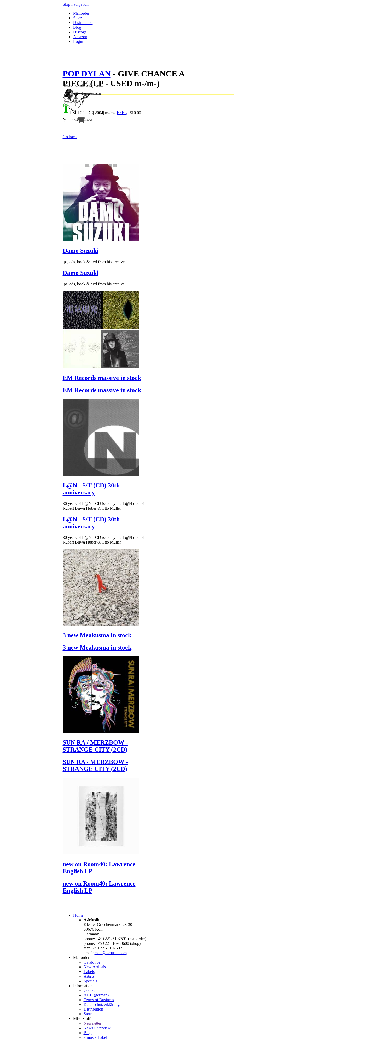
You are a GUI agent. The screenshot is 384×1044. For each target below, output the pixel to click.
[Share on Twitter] (70, 61)
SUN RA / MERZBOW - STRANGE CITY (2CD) (95, 746)
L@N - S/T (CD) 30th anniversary (91, 489)
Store (77, 18)
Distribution (83, 22)
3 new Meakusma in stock (97, 635)
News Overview (97, 1028)
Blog (77, 27)
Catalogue (92, 962)
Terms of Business (99, 1000)
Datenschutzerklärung (102, 1004)
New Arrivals (95, 967)
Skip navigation (76, 4)
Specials (90, 981)
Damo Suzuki (80, 250)
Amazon (80, 36)
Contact (90, 990)
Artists (89, 976)
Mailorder (81, 13)
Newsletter (92, 1023)
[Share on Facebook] (65, 61)
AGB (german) (96, 995)
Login (78, 41)
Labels (89, 971)
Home (78, 915)
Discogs (79, 32)
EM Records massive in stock (102, 377)
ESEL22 (77, 112)
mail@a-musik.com (111, 953)
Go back (70, 136)
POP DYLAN (87, 73)
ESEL (122, 112)
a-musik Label (95, 1037)
